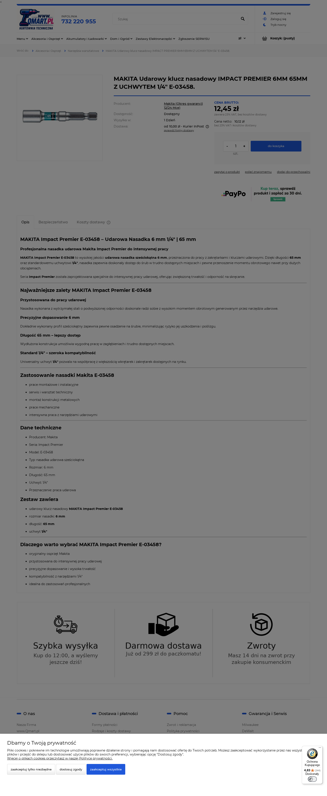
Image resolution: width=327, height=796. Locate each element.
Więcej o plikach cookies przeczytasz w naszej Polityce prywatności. (60, 758)
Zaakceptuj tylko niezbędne (31, 769)
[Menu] (320, 748)
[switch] (312, 779)
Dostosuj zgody (71, 769)
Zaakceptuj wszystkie (106, 769)
